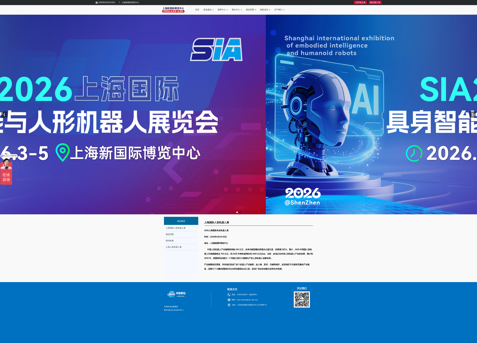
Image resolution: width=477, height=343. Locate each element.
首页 (197, 10)
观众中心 (237, 10)
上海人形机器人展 (174, 247)
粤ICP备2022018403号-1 (174, 310)
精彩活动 (265, 10)
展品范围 (251, 10)
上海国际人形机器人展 (176, 228)
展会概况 (208, 10)
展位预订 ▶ (375, 2)
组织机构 (170, 241)
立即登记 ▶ (360, 2)
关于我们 (279, 10)
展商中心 (223, 10)
